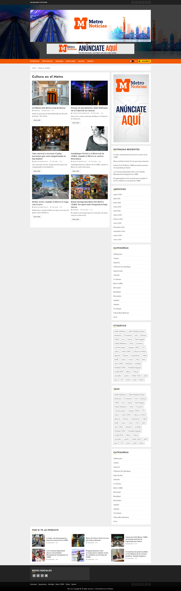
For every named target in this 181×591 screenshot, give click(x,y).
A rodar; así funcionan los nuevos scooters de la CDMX (57, 539)
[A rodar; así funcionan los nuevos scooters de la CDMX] (38, 540)
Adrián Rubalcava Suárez (137, 331)
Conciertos (139, 343)
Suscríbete (146, 61)
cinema (129, 339)
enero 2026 (117, 223)
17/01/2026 (85, 210)
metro (143, 359)
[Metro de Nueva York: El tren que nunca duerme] (78, 540)
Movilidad (59, 61)
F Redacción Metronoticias (80, 113)
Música (136, 372)
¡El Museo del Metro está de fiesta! (49, 108)
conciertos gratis (119, 347)
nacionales (117, 376)
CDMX (116, 339)
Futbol (145, 355)
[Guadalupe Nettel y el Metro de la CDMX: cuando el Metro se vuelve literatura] (89, 138)
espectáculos (135, 355)
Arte (136, 335)
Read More (37, 120)
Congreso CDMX (133, 347)
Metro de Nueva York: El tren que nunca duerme (131, 161)
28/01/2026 (46, 111)
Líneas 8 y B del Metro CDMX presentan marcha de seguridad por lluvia (136, 539)
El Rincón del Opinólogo (122, 267)
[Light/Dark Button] (132, 61)
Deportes (116, 263)
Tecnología (117, 309)
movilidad (138, 364)
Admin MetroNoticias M (41, 161)
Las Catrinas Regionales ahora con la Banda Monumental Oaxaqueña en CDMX (57, 554)
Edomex (125, 355)
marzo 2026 (117, 215)
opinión (126, 376)
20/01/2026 (96, 113)
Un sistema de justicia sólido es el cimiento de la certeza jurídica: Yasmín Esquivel (136, 554)
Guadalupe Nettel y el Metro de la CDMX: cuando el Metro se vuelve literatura (87, 156)
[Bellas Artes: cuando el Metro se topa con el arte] (50, 187)
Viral (115, 317)
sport (116, 380)
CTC (143, 347)
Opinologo (37, 111)
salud (145, 376)
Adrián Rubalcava (120, 331)
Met (137, 359)
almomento (117, 335)
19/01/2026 (55, 161)
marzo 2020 (117, 235)
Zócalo (141, 380)
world (134, 380)
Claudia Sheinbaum (120, 343)
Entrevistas (34, 61)
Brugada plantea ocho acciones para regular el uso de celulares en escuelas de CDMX (97, 554)
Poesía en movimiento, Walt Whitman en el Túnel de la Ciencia (89, 109)
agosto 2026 (117, 194)
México (128, 372)
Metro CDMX (70, 61)
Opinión (90, 61)
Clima (131, 343)
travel (128, 380)
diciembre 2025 (119, 227)
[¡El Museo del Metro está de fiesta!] (50, 93)
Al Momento (117, 254)
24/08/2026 (51, 559)
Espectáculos (47, 61)
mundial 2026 (118, 372)
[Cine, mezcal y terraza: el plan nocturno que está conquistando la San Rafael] (50, 138)
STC (122, 380)
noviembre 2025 (119, 231)
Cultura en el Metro (139, 351)
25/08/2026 (51, 543)
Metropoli (117, 288)
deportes (117, 355)
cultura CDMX (126, 351)
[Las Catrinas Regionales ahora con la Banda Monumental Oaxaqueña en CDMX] (38, 555)
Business (143, 335)
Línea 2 (130, 359)
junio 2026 (117, 203)
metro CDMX (118, 364)
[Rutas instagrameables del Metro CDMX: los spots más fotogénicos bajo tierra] (89, 187)
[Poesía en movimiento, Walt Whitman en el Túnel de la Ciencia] (89, 93)
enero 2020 (117, 240)
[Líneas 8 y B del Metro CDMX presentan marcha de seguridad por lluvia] (117, 540)
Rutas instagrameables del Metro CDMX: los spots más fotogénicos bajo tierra (89, 204)
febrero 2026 (118, 219)
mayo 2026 (117, 207)
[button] (136, 61)
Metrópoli (129, 364)
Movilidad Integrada (134, 368)
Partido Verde (136, 376)
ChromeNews (99, 589)
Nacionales (117, 296)
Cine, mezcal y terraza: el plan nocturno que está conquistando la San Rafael (49, 156)
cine (123, 339)
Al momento (128, 335)
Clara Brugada (139, 339)
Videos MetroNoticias (121, 313)
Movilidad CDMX (119, 368)
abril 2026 (117, 211)
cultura (116, 351)
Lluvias (123, 359)
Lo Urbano (117, 279)
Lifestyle (116, 275)
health (116, 359)
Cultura (81, 61)
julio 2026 (116, 199)
